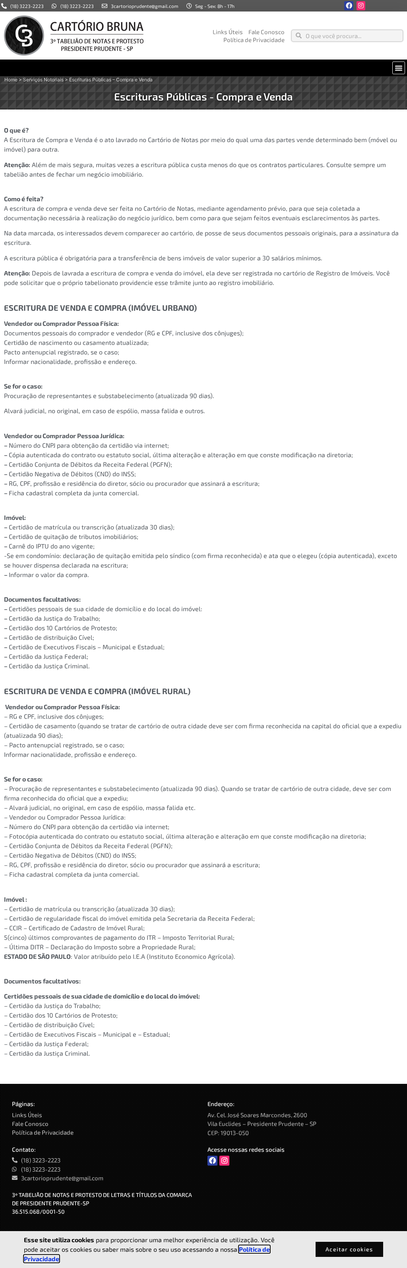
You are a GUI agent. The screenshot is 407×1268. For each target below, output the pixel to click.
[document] (203, 634)
